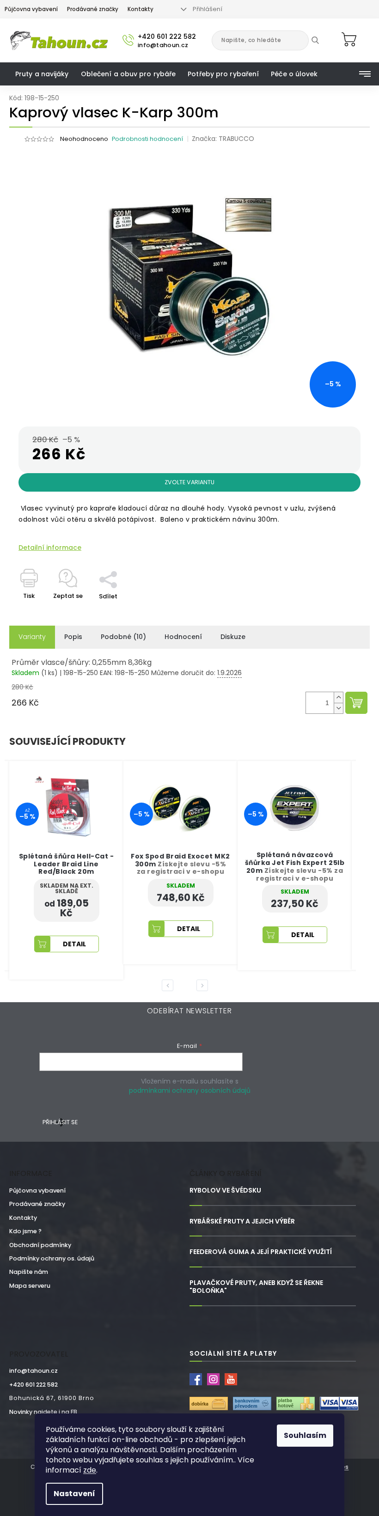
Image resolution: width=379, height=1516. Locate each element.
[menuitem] (42, 74)
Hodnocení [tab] (183, 636)
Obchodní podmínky (40, 1245)
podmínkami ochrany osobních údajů (190, 1090)
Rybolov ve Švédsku (225, 1190)
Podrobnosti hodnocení (147, 139)
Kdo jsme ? (25, 1231)
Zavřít (113, 566)
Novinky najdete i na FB (43, 1412)
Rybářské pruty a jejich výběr (242, 1221)
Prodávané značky (92, 9)
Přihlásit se (60, 1122)
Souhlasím (305, 1435)
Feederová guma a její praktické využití (261, 1252)
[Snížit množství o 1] (338, 708)
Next (204, 985)
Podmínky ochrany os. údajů (51, 1258)
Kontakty (140, 9)
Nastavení (74, 1493)
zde (89, 1470)
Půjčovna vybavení (31, 9)
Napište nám (28, 1272)
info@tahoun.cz (33, 1371)
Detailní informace (49, 547)
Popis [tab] (73, 636)
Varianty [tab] (32, 636)
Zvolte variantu (189, 482)
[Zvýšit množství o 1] (338, 697)
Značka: (223, 138)
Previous (169, 985)
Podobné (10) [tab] (123, 636)
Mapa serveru (29, 1286)
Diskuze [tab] (232, 636)
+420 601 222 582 (33, 1384)
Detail (74, 928)
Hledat (322, 40)
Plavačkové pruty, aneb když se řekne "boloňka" (256, 1287)
